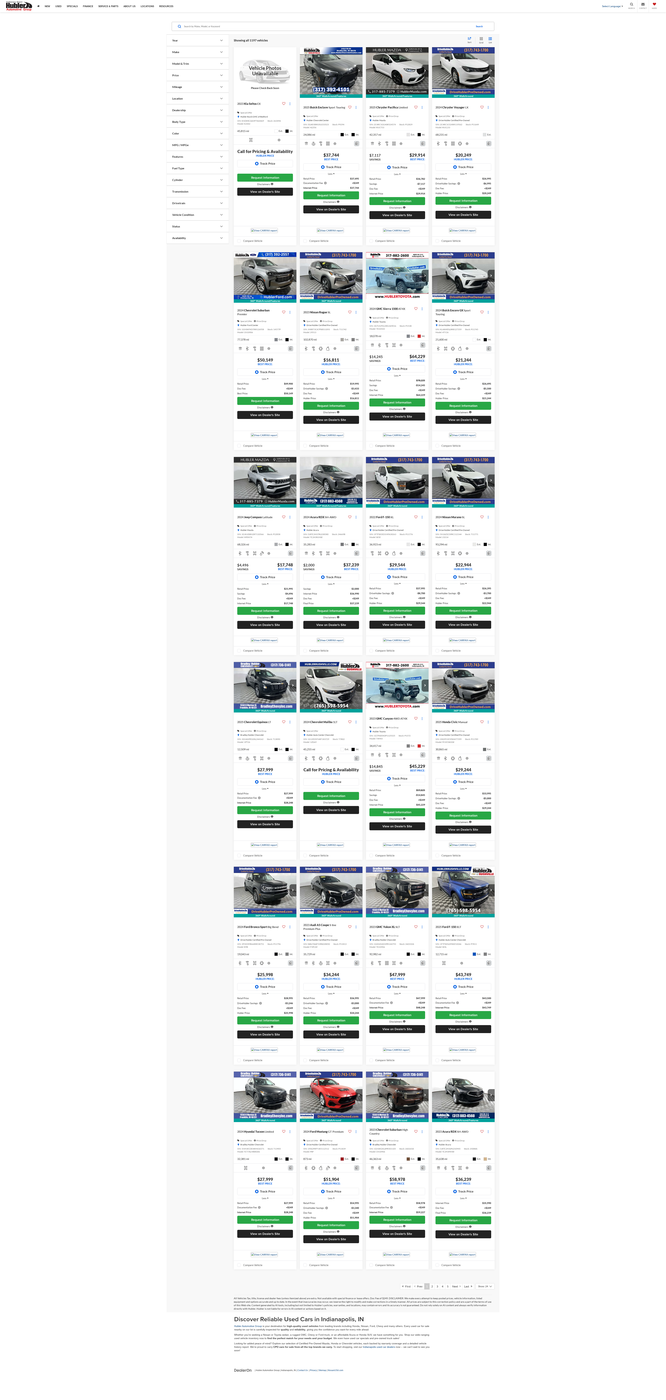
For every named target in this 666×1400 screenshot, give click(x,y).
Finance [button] (88, 6)
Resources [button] (166, 6)
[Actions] (290, 104)
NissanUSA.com (335, 1370)
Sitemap (322, 1370)
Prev (418, 1286)
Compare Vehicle (252, 240)
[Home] (38, 6)
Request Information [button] (265, 177)
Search (479, 26)
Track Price (267, 163)
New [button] (47, 6)
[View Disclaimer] (279, 140)
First (407, 1286)
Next (456, 1286)
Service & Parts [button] (108, 6)
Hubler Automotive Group (248, 1326)
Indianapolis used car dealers (379, 1347)
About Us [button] (129, 6)
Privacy (313, 1370)
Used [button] (58, 6)
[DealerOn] (243, 1370)
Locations (147, 6)
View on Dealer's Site (265, 191)
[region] (331, 183)
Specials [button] (72, 6)
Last (467, 1286)
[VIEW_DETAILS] (265, 70)
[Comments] (356, 143)
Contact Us (302, 1370)
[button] (265, 184)
